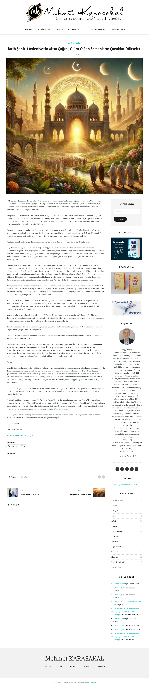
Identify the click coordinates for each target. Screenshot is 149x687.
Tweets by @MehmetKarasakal (124, 484)
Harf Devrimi (119, 584)
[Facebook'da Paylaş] (99, 477)
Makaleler (114, 542)
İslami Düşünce (118, 531)
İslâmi (113, 521)
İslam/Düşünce (118, 29)
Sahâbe (115, 537)
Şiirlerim (114, 557)
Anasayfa (28, 29)
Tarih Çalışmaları (98, 29)
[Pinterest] (127, 469)
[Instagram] (132, 469)
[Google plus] (136, 469)
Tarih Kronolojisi (117, 562)
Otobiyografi (44, 29)
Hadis (115, 526)
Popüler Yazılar (116, 547)
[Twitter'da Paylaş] (103, 477)
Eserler (59, 29)
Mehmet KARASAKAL (74, 658)
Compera (93, 683)
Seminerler (115, 552)
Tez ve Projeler (116, 567)
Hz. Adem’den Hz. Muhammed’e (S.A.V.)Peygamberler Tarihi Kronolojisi (126, 612)
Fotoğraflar (115, 511)
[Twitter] (122, 469)
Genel (113, 516)
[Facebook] (117, 469)
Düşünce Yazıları (76, 29)
